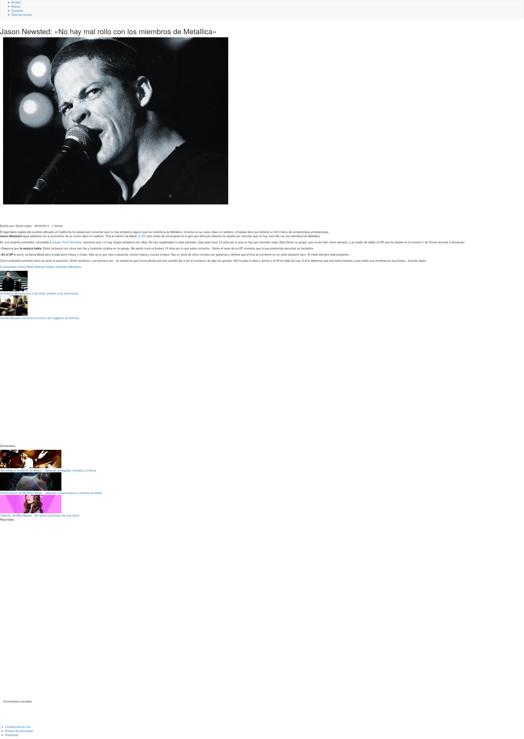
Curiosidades (8, 267)
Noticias (40, 267)
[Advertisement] (100, 213)
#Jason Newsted (56, 267)
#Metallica (74, 267)
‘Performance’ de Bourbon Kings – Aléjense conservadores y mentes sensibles (51, 493)
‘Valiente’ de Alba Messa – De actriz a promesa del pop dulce (39, 515)
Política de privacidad (19, 731)
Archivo (16, 2)
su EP (141, 236)
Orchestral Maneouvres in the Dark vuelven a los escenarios (39, 293)
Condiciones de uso (18, 727)
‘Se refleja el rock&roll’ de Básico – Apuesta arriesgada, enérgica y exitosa (48, 470)
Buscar (15, 6)
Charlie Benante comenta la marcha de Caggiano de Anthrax (39, 318)
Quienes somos (21, 14)
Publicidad (11, 735)
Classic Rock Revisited (66, 242)
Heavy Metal (26, 267)
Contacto (17, 10)
